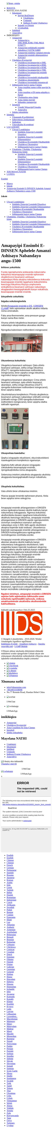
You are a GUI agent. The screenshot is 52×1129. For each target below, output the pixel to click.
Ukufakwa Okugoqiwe (28, 144)
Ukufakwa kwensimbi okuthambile (33, 77)
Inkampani (16, 13)
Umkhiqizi (11, 744)
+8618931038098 (14, 690)
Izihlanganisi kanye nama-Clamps (27, 85)
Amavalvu (22, 110)
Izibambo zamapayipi (27, 102)
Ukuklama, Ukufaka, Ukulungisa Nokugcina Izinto (26, 150)
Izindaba (10, 114)
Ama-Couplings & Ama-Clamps (21, 727)
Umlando (27, 20)
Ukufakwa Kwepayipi (22, 60)
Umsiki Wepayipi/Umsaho (29, 107)
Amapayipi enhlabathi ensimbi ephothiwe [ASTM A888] (31, 49)
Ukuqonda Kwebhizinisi (23, 117)
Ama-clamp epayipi (26, 100)
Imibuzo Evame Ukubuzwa (35, 23)
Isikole (9, 186)
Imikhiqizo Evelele (9, 644)
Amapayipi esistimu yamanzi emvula (34, 53)
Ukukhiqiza (28, 18)
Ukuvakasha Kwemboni (23, 124)
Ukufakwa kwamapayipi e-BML (32, 65)
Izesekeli (16, 105)
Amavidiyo (17, 33)
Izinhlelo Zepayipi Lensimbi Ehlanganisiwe (30, 138)
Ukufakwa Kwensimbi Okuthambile (34, 142)
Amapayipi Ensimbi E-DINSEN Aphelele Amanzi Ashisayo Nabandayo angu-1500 (29, 189)
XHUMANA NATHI (16, 171)
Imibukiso (16, 122)
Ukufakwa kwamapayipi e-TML (32, 70)
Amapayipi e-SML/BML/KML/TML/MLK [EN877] (31, 42)
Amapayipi (17, 38)
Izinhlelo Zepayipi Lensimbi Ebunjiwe (29, 204)
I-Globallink (23, 28)
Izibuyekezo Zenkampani (23, 119)
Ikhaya (10, 183)
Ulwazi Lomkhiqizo (21, 129)
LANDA (11, 174)
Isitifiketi (10, 749)
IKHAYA (11, 8)
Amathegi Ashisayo (27, 644)
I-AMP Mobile (21, 646)
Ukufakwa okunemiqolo (28, 80)
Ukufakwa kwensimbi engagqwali (33, 82)
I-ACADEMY (13, 127)
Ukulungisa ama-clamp (28, 97)
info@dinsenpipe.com (16, 687)
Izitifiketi (16, 30)
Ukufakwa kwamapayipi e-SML (32, 62)
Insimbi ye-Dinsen (26, 25)
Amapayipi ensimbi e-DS (20, 306)
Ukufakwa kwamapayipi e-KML (32, 67)
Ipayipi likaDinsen (26, 15)
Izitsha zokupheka (20, 112)
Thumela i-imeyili (9, 764)
